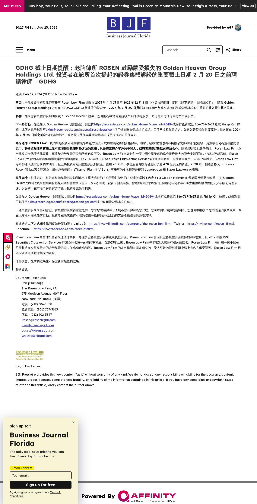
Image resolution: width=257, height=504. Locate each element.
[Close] (73, 422)
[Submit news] (8, 238)
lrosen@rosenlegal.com (39, 320)
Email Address (22, 468)
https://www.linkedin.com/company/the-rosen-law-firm (130, 223)
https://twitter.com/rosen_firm (209, 223)
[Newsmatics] (8, 266)
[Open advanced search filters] (217, 50)
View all (248, 6)
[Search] (208, 50)
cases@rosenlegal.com (97, 129)
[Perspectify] (8, 247)
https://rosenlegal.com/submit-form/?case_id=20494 (133, 124)
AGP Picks (12, 6)
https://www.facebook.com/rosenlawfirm (63, 229)
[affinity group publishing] (8, 256)
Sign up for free (40, 484)
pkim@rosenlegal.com (62, 129)
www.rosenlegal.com (37, 336)
